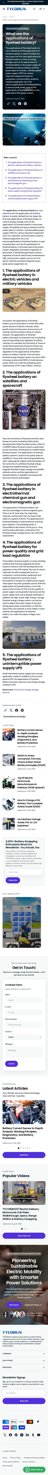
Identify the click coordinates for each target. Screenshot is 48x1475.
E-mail (8, 1007)
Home (5, 17)
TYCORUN (11, 1451)
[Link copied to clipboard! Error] (8, 103)
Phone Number (11, 1019)
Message (8, 1044)
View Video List (24, 1236)
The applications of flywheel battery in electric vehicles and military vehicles (25, 163)
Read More (24, 1155)
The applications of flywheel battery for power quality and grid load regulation (25, 189)
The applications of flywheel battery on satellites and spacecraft (25, 171)
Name (7, 994)
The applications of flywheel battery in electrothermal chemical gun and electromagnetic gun (25, 180)
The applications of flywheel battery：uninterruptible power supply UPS (25, 197)
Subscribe (13, 880)
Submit (11, 1064)
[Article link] (24, 739)
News (12, 17)
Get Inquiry (14, 1305)
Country (8, 1031)
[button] (4, 9)
